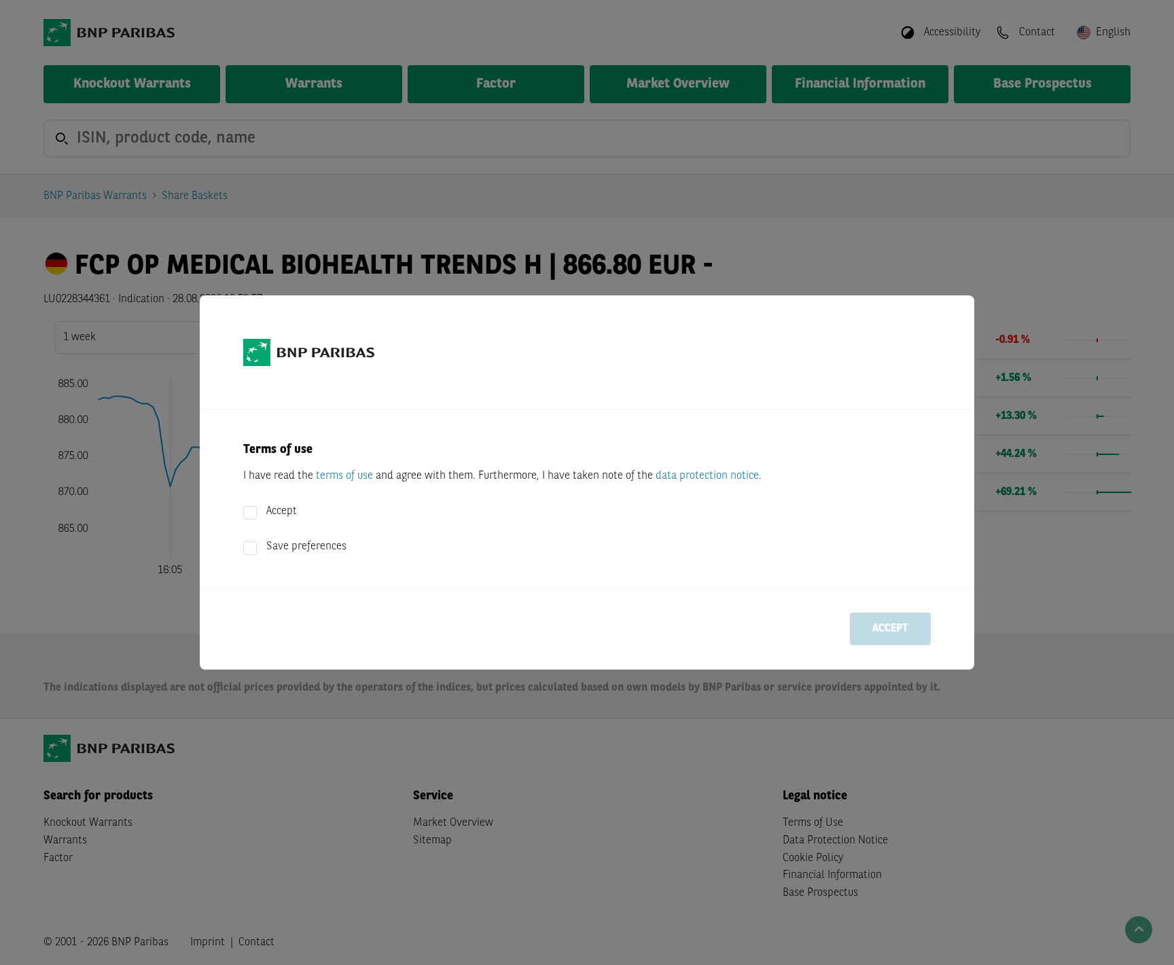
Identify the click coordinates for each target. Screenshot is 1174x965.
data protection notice (707, 476)
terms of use (344, 476)
